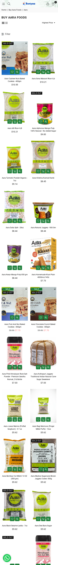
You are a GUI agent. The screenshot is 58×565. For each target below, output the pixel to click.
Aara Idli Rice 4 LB (15, 128)
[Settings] (47, 3)
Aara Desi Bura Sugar (43, 526)
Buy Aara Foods (15, 10)
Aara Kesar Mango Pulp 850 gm (15, 275)
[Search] (9, 3)
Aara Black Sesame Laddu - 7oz (14, 526)
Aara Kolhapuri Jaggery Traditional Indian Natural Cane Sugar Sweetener (43, 376)
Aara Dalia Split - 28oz (15, 228)
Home (3, 10)
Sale (8, 289)
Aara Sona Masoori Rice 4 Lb (43, 79)
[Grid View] (3, 22)
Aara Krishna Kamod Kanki (43, 178)
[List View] (6, 22)
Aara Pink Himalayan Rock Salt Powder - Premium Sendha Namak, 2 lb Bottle (14, 376)
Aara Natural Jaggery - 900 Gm (43, 228)
